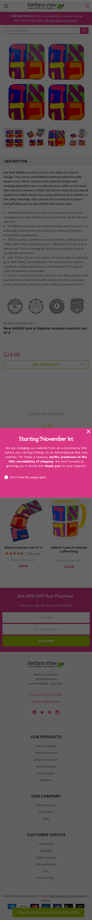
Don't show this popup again (28, 477)
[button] (88, 431)
